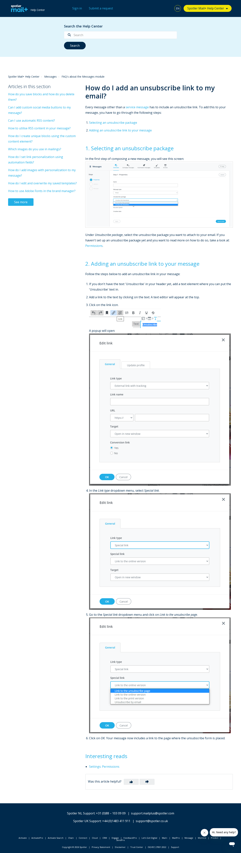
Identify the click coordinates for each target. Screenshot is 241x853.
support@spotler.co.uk (152, 821)
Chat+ (71, 837)
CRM (104, 837)
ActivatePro (37, 837)
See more (20, 202)
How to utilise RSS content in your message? (39, 128)
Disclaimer (120, 847)
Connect (83, 837)
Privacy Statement (101, 847)
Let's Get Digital (149, 837)
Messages (50, 76)
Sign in (77, 8)
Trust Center (136, 847)
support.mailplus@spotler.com (152, 813)
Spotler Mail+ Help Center (23, 76)
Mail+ (164, 837)
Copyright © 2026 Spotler (74, 847)
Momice (202, 837)
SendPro (120, 840)
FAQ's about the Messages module (83, 76)
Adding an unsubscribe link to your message (120, 130)
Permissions (94, 246)
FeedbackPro (130, 837)
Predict (214, 837)
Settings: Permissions (104, 766)
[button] (131, 782)
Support (175, 847)
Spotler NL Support (81, 813)
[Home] (18, 8)
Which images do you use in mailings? (34, 149)
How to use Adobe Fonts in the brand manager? (42, 191)
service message (137, 107)
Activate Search (55, 837)
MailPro (176, 837)
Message (189, 837)
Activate (23, 837)
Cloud (95, 837)
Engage (115, 837)
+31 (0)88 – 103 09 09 (111, 813)
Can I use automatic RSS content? (31, 120)
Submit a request (101, 8)
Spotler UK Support (87, 821)
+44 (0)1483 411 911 (116, 821)
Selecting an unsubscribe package (113, 123)
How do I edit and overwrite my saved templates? (42, 183)
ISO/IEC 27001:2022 (157, 847)
